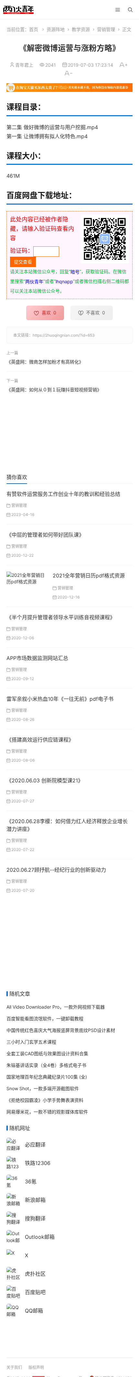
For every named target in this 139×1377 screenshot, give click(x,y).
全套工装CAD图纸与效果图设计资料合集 (47, 1053)
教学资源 (81, 29)
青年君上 (24, 65)
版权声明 (36, 1367)
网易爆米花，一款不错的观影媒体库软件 (47, 1111)
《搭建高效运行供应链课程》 (40, 739)
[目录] (117, 9)
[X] (10, 1252)
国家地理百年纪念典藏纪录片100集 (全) (46, 1077)
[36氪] (13, 1181)
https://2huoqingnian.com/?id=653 (64, 335)
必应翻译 (35, 1144)
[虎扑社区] (13, 1273)
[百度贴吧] (13, 1291)
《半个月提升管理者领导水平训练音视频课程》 (60, 617)
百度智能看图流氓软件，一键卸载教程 (44, 1018)
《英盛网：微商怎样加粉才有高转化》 (44, 361)
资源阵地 (56, 29)
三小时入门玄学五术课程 (31, 1042)
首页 (33, 29)
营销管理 (106, 29)
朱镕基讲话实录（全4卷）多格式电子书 (46, 1065)
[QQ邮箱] (13, 1310)
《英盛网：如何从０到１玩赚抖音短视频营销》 (54, 389)
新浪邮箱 (35, 1200)
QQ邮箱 (34, 1310)
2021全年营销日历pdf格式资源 (89, 575)
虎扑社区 (35, 1274)
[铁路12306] (13, 1166)
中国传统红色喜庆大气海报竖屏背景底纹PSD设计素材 (60, 1030)
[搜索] (130, 9)
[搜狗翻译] (13, 1218)
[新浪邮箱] (13, 1199)
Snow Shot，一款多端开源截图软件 (42, 1088)
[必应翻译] (13, 1144)
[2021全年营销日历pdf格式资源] (27, 577)
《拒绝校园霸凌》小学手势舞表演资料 (44, 1100)
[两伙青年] (18, 9)
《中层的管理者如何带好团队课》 (45, 535)
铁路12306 (37, 1163)
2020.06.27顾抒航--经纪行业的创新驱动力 (56, 870)
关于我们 (14, 1367)
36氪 (31, 1181)
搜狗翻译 (35, 1218)
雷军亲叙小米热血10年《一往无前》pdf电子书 (59, 699)
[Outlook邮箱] (13, 1239)
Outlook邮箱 (40, 1237)
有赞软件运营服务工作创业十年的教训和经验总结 (63, 494)
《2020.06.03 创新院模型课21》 (44, 780)
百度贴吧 (35, 1292)
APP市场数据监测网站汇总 (37, 658)
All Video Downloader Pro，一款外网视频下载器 (55, 1007)
